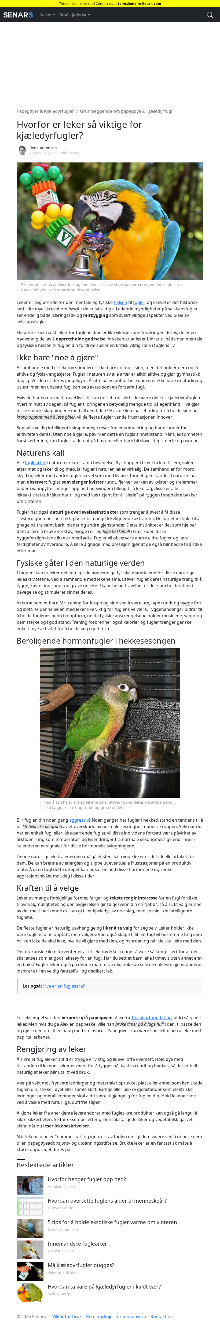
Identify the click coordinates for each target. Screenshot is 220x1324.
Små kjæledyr (73, 15)
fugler (139, 302)
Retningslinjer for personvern (116, 1316)
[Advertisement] (110, 62)
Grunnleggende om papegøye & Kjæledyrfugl (126, 111)
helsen (120, 302)
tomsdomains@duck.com (139, 3)
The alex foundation (151, 1018)
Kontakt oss (163, 1316)
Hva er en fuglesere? (64, 986)
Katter (45, 15)
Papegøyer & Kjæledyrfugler (45, 111)
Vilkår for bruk (67, 1316)
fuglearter (35, 463)
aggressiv (79, 820)
